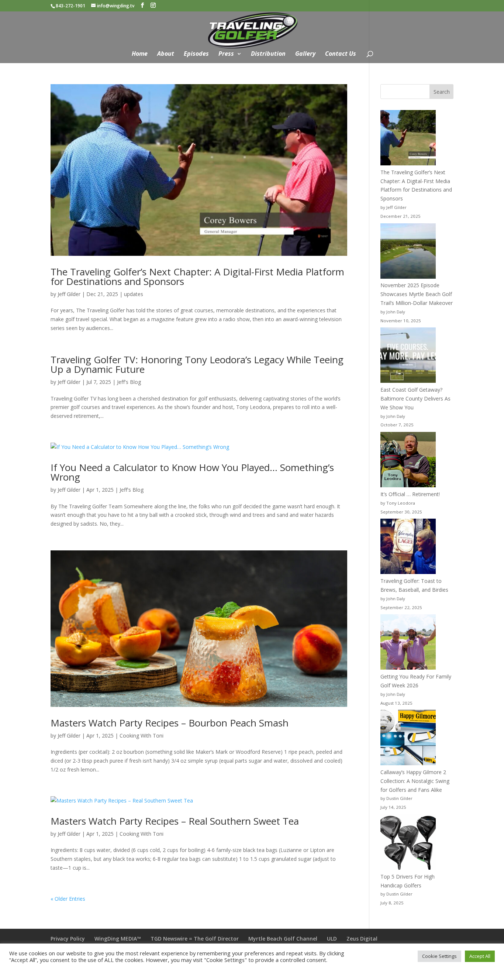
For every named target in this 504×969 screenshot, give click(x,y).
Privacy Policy (68, 938)
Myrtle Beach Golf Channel (282, 938)
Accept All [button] (479, 956)
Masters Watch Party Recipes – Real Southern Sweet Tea (175, 821)
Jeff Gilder (69, 294)
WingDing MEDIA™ (117, 938)
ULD (332, 938)
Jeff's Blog (129, 381)
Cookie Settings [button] (439, 956)
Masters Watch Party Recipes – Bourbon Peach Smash (170, 722)
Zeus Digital (361, 938)
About (165, 54)
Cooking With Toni (141, 735)
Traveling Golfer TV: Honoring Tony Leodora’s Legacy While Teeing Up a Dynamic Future (197, 364)
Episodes (196, 54)
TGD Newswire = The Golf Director (195, 938)
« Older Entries (68, 898)
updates (133, 294)
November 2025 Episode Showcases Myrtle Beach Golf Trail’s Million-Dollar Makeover (416, 294)
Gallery (305, 54)
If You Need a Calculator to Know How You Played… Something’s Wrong (192, 472)
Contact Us (340, 54)
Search (442, 91)
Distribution (268, 54)
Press (226, 54)
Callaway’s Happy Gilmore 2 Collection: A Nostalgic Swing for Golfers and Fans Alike (414, 781)
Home (140, 54)
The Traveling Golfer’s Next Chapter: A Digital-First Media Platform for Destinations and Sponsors (197, 276)
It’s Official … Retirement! (410, 494)
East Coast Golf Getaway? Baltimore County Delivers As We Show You (415, 398)
